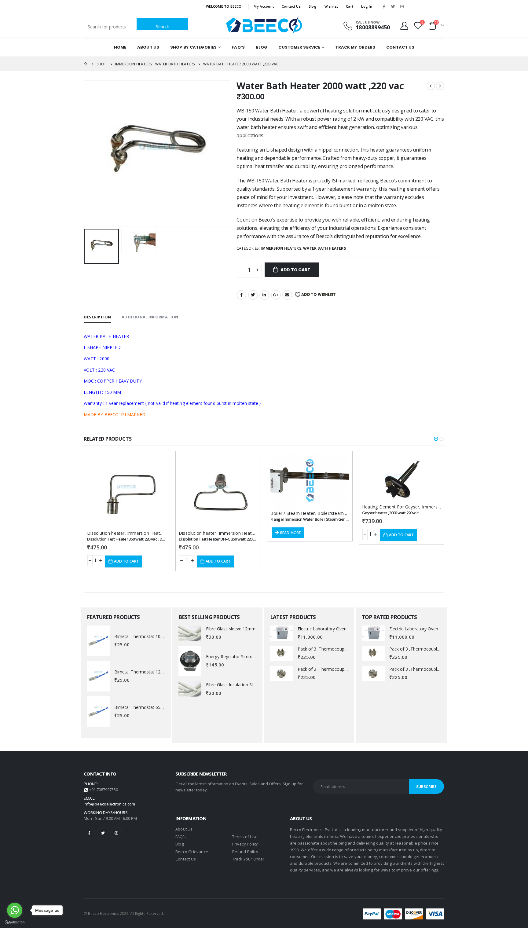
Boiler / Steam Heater (292, 513)
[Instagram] (402, 6)
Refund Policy (245, 851)
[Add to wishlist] (156, 461)
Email (287, 295)
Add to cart (295, 270)
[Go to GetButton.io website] (14, 922)
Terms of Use (245, 836)
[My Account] (404, 25)
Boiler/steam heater (337, 513)
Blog (313, 6)
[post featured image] (98, 640)
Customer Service (299, 47)
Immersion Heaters (281, 248)
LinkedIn (264, 295)
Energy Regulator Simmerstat (235, 656)
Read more (290, 532)
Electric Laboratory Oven (322, 629)
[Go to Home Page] (86, 64)
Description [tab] (97, 317)
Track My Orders (355, 47)
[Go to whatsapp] (14, 910)
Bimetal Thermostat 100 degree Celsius (153, 636)
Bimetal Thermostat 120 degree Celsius (153, 672)
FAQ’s (238, 47)
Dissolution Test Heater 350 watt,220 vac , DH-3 (127, 539)
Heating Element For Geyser (390, 507)
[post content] (126, 490)
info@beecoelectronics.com (109, 804)
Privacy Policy (245, 844)
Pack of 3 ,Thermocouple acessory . (333, 649)
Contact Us (291, 6)
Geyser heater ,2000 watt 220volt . (391, 512)
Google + (276, 295)
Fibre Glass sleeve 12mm (230, 629)
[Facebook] (384, 6)
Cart (349, 6)
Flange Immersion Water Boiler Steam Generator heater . (320, 519)
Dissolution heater (106, 533)
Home (120, 47)
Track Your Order (248, 859)
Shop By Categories (193, 47)
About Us (148, 47)
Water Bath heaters (324, 248)
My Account (264, 6)
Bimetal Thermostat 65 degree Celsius (152, 707)
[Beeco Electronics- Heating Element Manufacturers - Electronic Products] (264, 25)
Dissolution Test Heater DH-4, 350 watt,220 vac (219, 539)
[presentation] (85, 153)
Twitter (253, 295)
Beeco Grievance (191, 851)
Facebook (241, 295)
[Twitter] (393, 6)
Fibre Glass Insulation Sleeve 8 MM (240, 685)
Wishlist (331, 6)
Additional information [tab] (150, 317)
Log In (366, 6)
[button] (436, 439)
